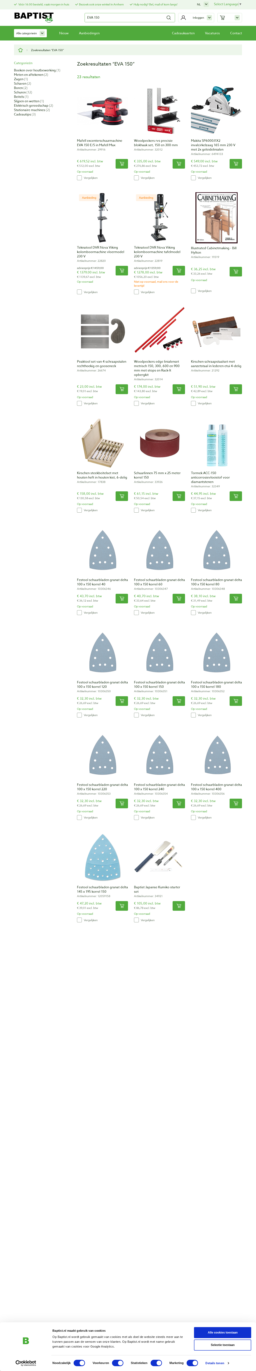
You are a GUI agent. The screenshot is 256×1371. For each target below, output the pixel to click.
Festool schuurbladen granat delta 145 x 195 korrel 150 (102, 889)
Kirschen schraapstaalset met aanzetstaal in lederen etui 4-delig (216, 363)
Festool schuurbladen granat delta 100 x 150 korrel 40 (102, 582)
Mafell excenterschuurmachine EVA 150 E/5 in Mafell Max (99, 143)
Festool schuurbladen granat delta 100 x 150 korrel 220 (102, 787)
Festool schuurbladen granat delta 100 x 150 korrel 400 (216, 787)
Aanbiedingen (89, 33)
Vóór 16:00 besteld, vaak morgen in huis (43, 4)
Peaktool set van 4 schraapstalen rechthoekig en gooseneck (101, 363)
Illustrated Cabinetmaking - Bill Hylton (214, 250)
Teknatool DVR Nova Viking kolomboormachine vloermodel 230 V (100, 252)
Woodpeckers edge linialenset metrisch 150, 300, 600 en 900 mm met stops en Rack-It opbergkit (157, 368)
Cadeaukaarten (183, 33)
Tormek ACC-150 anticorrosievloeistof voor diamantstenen (210, 477)
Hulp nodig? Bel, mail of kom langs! (156, 4)
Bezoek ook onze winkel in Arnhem (101, 4)
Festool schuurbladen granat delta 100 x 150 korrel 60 (159, 582)
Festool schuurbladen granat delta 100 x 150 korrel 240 (159, 787)
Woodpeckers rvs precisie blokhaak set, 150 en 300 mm (156, 143)
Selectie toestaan (223, 1345)
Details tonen (214, 1363)
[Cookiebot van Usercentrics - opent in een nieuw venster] (25, 1363)
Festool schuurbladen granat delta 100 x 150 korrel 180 (216, 684)
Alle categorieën (26, 33)
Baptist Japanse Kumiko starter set (157, 889)
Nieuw (64, 33)
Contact (236, 33)
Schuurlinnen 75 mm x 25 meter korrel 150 (157, 475)
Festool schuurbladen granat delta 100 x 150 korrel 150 (159, 684)
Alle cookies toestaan (223, 1332)
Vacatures (212, 33)
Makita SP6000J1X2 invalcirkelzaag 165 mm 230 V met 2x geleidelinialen (213, 145)
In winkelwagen (122, 164)
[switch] (117, 1363)
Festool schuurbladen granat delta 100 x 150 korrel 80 (216, 582)
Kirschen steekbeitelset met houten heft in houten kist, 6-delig (102, 475)
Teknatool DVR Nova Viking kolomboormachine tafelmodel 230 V (157, 252)
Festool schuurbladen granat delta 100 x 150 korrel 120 (102, 684)
